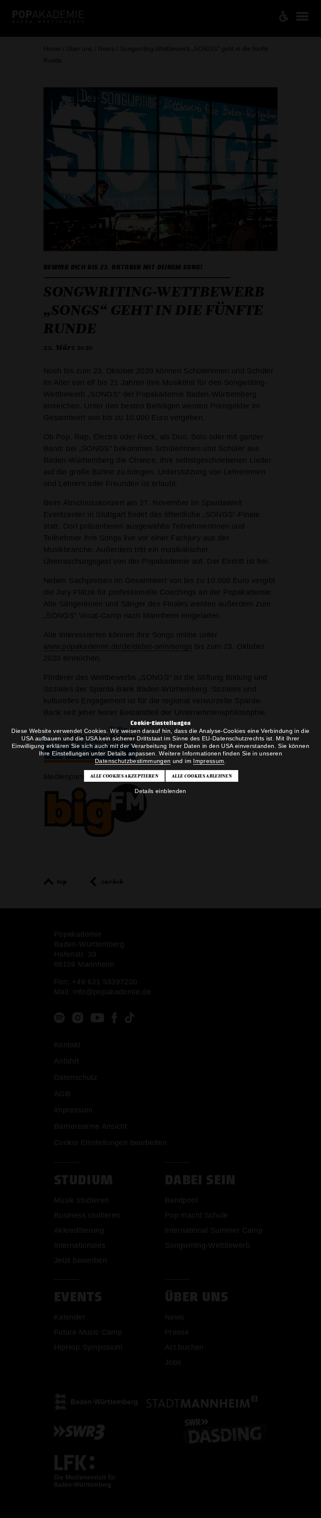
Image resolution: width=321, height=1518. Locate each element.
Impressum (208, 761)
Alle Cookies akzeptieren (124, 776)
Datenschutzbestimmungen (133, 761)
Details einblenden (160, 791)
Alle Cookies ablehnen (202, 776)
